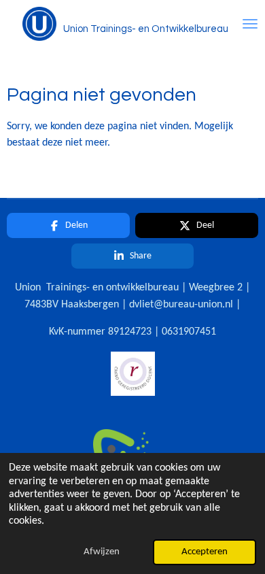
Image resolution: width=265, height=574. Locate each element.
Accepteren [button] (204, 552)
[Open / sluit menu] (250, 24)
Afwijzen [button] (102, 552)
